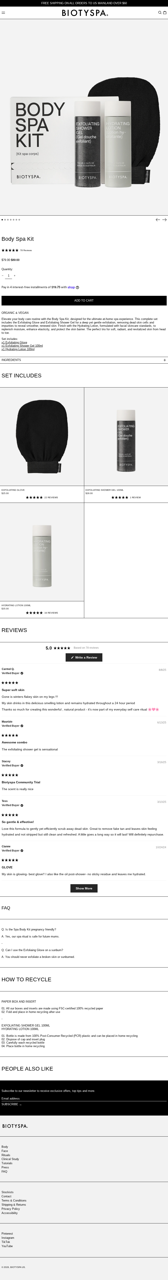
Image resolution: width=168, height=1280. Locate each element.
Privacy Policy (11, 1208)
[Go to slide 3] (8, 220)
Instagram (8, 1237)
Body (5, 1146)
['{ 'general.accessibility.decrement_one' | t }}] (2, 275)
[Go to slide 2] (5, 220)
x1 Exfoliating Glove (14, 342)
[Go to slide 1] (2, 220)
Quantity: (7, 269)
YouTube (7, 1246)
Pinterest (7, 1233)
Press (5, 1167)
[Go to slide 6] (16, 220)
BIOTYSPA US (17, 1267)
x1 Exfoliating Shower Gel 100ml (22, 345)
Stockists (8, 1192)
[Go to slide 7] (19, 220)
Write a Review (88, 658)
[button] (160, 12)
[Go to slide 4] (11, 220)
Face (5, 1151)
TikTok (6, 1242)
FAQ (4, 1171)
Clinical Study (10, 1159)
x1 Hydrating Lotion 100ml (18, 349)
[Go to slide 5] (13, 220)
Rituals (6, 1155)
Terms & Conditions (14, 1200)
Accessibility (10, 1213)
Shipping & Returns (14, 1204)
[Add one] (14, 275)
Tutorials (7, 1163)
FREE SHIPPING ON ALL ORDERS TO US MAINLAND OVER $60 (84, 3)
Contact (6, 1196)
